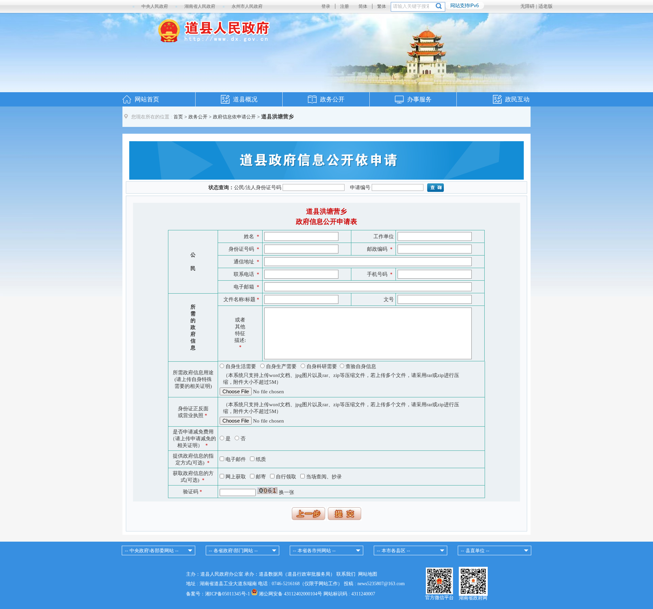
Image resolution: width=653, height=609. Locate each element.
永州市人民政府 (247, 6)
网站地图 (367, 574)
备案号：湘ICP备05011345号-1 (218, 593)
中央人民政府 (154, 6)
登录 (325, 6)
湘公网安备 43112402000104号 (290, 593)
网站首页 (147, 99)
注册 (344, 6)
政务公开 (332, 99)
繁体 (381, 6)
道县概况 (245, 99)
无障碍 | (529, 6)
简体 (362, 6)
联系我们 (345, 574)
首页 (178, 116)
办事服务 (419, 99)
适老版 (545, 6)
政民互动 (517, 99)
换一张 (286, 492)
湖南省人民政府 (199, 6)
